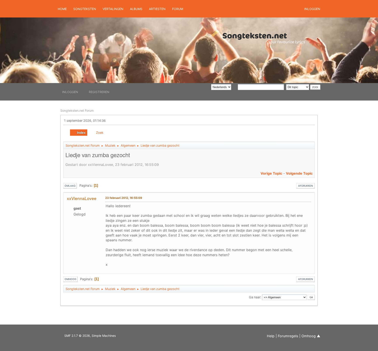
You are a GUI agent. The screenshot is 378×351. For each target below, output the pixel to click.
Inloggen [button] (312, 9)
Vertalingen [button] (113, 9)
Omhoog (70, 279)
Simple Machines (104, 335)
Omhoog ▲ (310, 336)
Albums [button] (136, 9)
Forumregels (288, 336)
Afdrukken (305, 185)
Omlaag (70, 185)
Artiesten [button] (157, 9)
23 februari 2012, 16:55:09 (123, 198)
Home (62, 9)
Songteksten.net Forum (77, 110)
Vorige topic (271, 173)
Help (271, 336)
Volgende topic (299, 173)
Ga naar (254, 297)
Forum (177, 9)
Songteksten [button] (84, 9)
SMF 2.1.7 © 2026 (77, 335)
